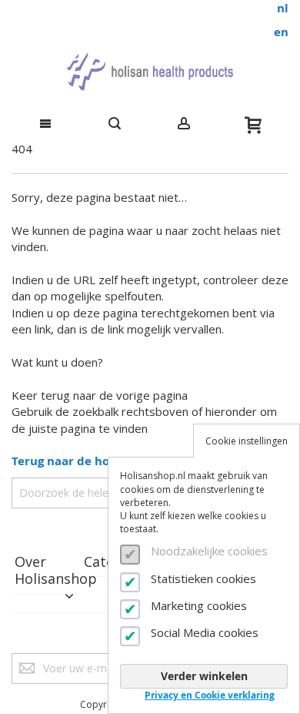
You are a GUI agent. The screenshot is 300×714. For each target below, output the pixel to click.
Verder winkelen (204, 676)
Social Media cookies (204, 632)
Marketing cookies (199, 605)
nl (282, 8)
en (281, 32)
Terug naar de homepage (83, 461)
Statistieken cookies (203, 578)
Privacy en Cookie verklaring (210, 695)
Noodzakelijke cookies (209, 550)
